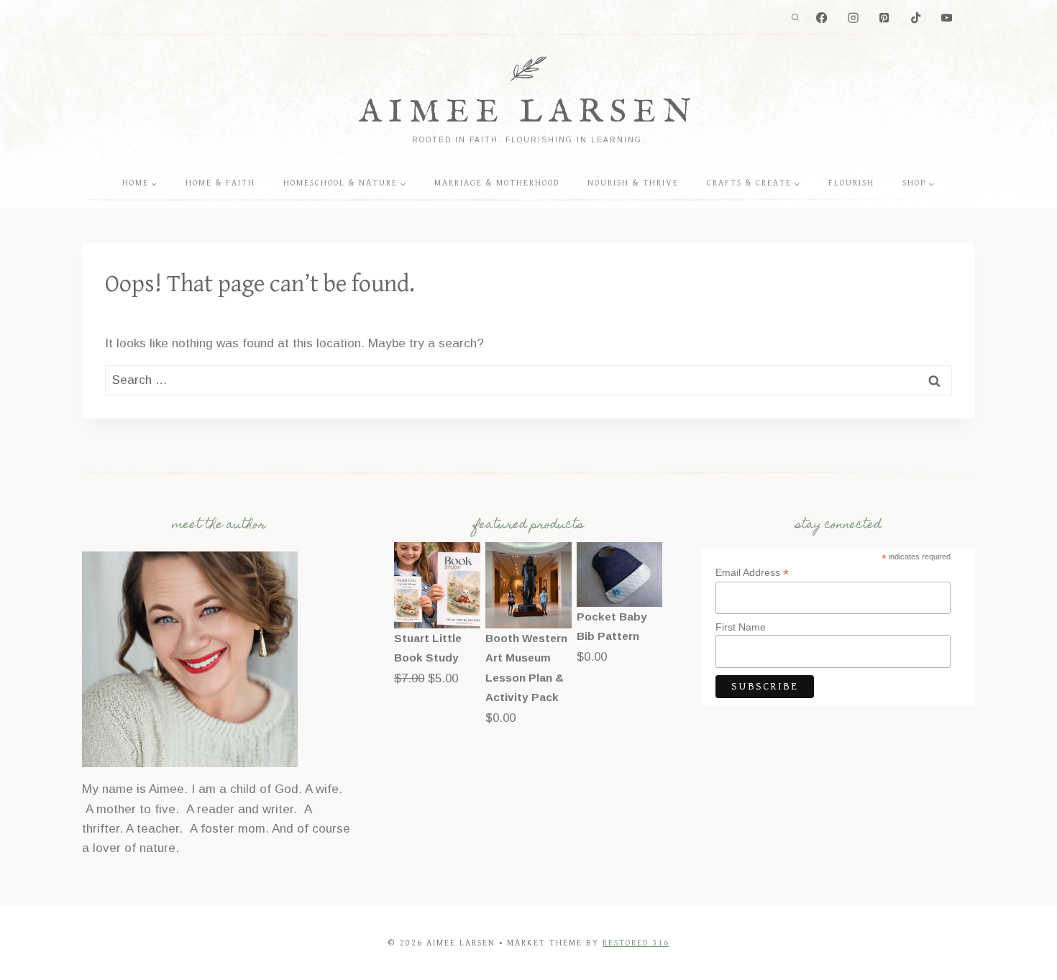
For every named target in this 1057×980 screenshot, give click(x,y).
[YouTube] (946, 18)
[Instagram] (853, 18)
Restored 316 (636, 943)
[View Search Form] (795, 18)
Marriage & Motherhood (496, 183)
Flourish (851, 183)
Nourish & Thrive (633, 183)
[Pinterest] (885, 18)
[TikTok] (916, 18)
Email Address (752, 573)
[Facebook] (822, 18)
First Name (740, 627)
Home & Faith (220, 183)
